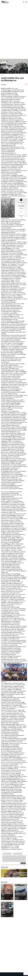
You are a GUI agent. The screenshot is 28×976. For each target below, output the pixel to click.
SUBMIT (23, 863)
